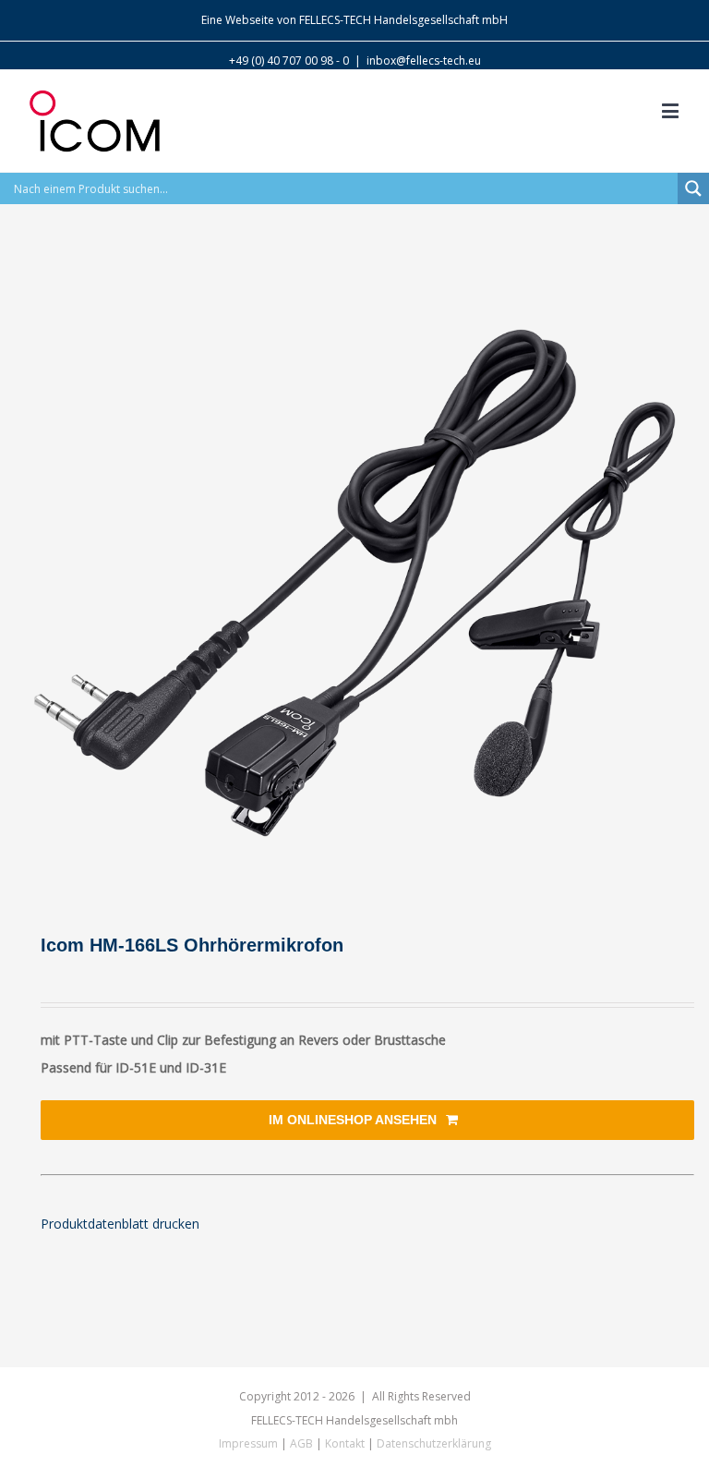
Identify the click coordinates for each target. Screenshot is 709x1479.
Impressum (248, 1443)
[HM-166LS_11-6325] (354, 583)
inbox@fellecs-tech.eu (424, 60)
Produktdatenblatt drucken (120, 1223)
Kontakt (345, 1443)
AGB (301, 1443)
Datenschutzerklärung (434, 1443)
